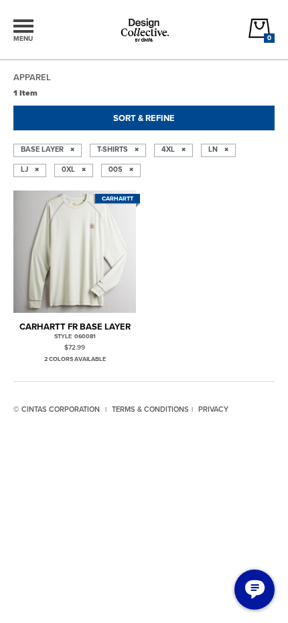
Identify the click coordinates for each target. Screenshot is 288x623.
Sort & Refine (144, 118)
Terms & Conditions (150, 409)
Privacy (213, 409)
